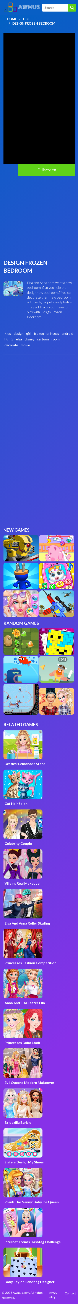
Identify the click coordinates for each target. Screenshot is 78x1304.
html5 (9, 339)
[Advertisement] (39, 217)
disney (29, 339)
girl (28, 333)
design (18, 333)
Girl (26, 19)
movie (25, 345)
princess (53, 333)
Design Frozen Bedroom (33, 23)
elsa (19, 339)
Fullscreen (46, 169)
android (67, 333)
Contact (70, 1293)
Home (12, 19)
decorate (11, 345)
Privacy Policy (52, 1295)
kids (8, 333)
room (56, 339)
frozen (39, 333)
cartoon (43, 339)
